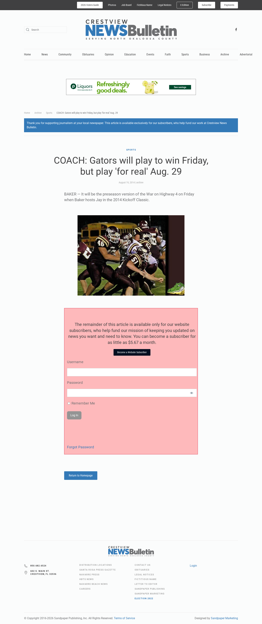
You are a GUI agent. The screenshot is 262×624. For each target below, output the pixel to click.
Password (75, 382)
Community (64, 54)
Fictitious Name (144, 5)
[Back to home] (131, 29)
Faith (168, 54)
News (45, 54)
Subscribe (206, 5)
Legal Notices (164, 5)
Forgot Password (80, 447)
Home (27, 54)
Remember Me (83, 403)
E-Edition (184, 5)
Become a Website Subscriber (132, 352)
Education (130, 54)
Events (150, 54)
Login (193, 565)
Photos (112, 5)
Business (204, 54)
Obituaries (88, 54)
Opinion (109, 54)
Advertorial (246, 54)
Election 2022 (144, 598)
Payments (229, 5)
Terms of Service (124, 618)
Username (75, 362)
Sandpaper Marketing (224, 618)
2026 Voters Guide (90, 5)
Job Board (126, 5)
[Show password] (192, 393)
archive (139, 182)
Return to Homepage (81, 475)
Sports (185, 54)
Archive (224, 54)
